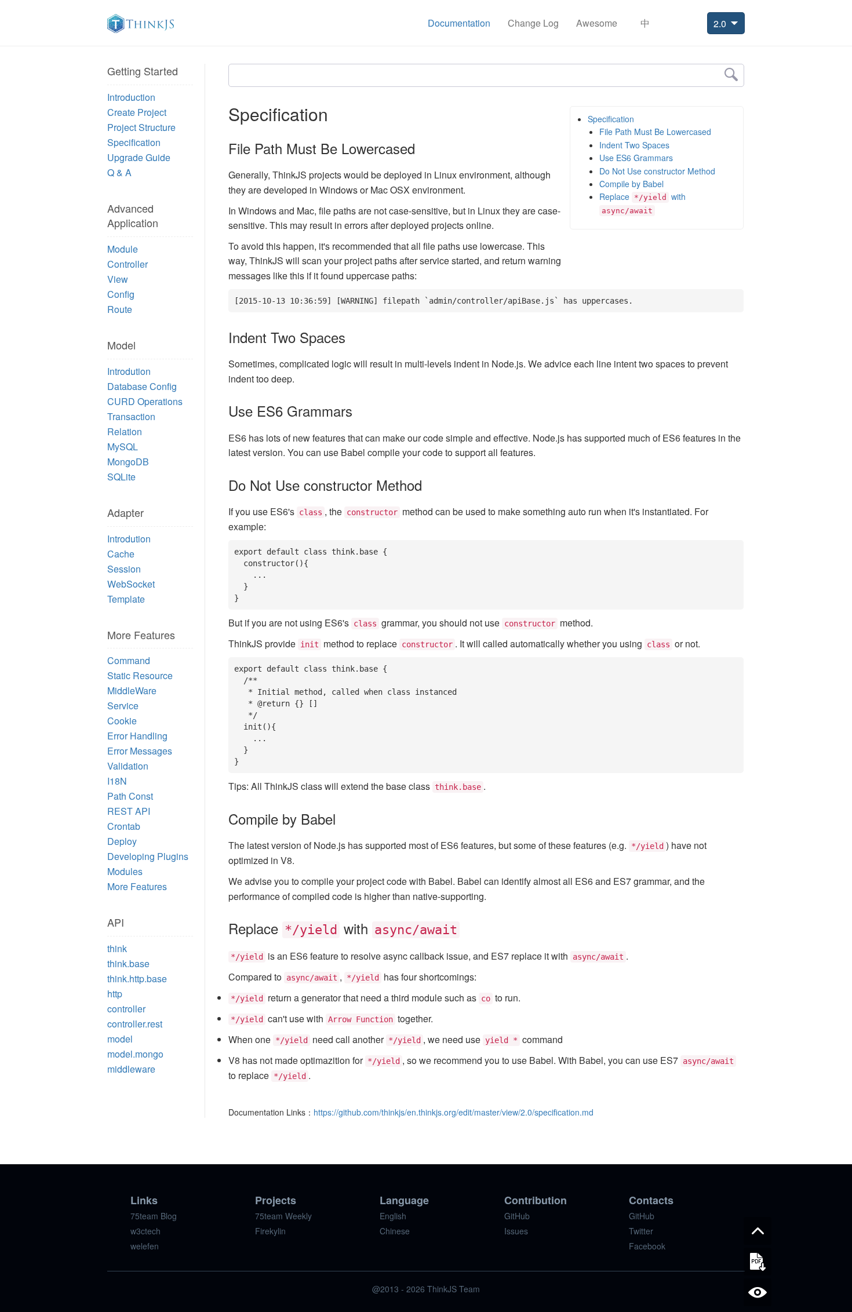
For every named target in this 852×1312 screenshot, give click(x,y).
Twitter (641, 1231)
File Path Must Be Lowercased (655, 131)
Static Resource (140, 675)
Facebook (647, 1246)
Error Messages (139, 750)
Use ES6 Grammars (636, 157)
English (393, 1216)
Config (120, 294)
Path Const (130, 796)
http (114, 993)
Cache (120, 553)
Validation (127, 765)
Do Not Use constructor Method (657, 171)
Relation (124, 431)
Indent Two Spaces (634, 145)
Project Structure (141, 127)
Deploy (122, 841)
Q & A (119, 172)
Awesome (596, 23)
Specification (134, 142)
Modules (125, 871)
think (117, 948)
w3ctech (145, 1231)
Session (124, 568)
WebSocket (131, 584)
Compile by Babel (631, 183)
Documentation (459, 23)
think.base (128, 963)
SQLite (121, 476)
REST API (128, 811)
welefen (144, 1246)
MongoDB (128, 461)
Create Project (136, 112)
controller (126, 1008)
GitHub (517, 1216)
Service (123, 705)
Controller (127, 264)
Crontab (123, 826)
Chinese (395, 1231)
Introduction (131, 97)
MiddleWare (131, 690)
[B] (757, 1231)
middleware (131, 1069)
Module (122, 249)
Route (119, 309)
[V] (757, 1292)
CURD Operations (145, 401)
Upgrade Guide (138, 157)
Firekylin (270, 1231)
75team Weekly (283, 1216)
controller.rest (134, 1023)
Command (128, 660)
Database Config (142, 386)
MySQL (122, 446)
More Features (137, 886)
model (120, 1038)
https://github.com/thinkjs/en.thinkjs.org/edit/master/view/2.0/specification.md (454, 1112)
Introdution (129, 371)
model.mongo (135, 1053)
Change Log (533, 23)
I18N (117, 781)
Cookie (122, 720)
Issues (516, 1231)
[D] (757, 1261)
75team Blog (153, 1216)
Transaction (131, 416)
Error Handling (137, 735)
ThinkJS (140, 23)
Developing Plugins (147, 856)
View (117, 279)
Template (126, 599)
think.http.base (137, 978)
